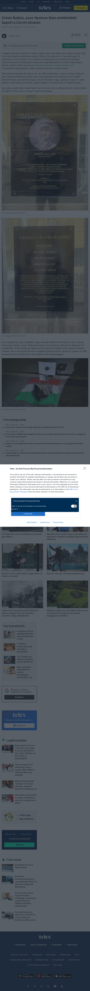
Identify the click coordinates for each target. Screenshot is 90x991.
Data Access (45, 522)
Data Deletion (32, 522)
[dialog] (45, 495)
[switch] (74, 506)
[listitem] (44, 501)
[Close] (85, 469)
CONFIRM (28, 514)
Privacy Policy (58, 522)
